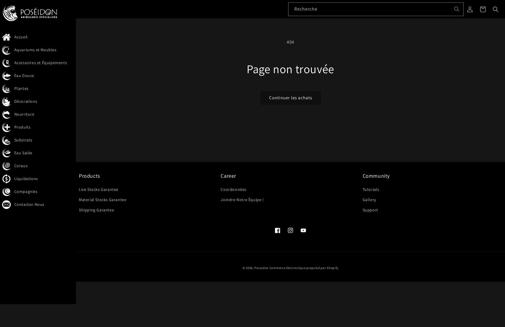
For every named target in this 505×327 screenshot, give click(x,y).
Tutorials (371, 189)
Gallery (369, 199)
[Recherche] (456, 9)
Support (370, 210)
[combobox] (375, 9)
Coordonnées (233, 189)
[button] (495, 9)
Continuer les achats (290, 97)
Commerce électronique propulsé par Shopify (303, 268)
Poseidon (261, 268)
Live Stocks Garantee (98, 189)
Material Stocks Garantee (102, 199)
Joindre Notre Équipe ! (242, 199)
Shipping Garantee (96, 210)
